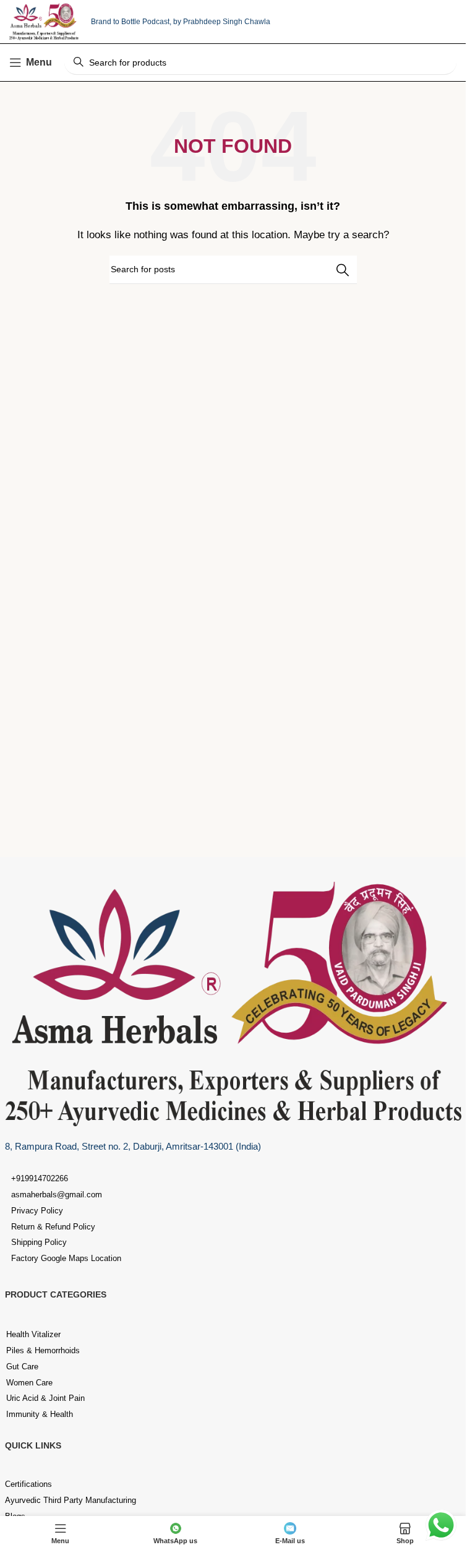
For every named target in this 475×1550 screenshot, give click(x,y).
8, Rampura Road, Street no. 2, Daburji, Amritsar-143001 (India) (133, 1146)
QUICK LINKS (33, 1445)
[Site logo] (44, 20)
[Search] (342, 270)
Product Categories (55, 1294)
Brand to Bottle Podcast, (132, 21)
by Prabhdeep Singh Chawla (221, 21)
